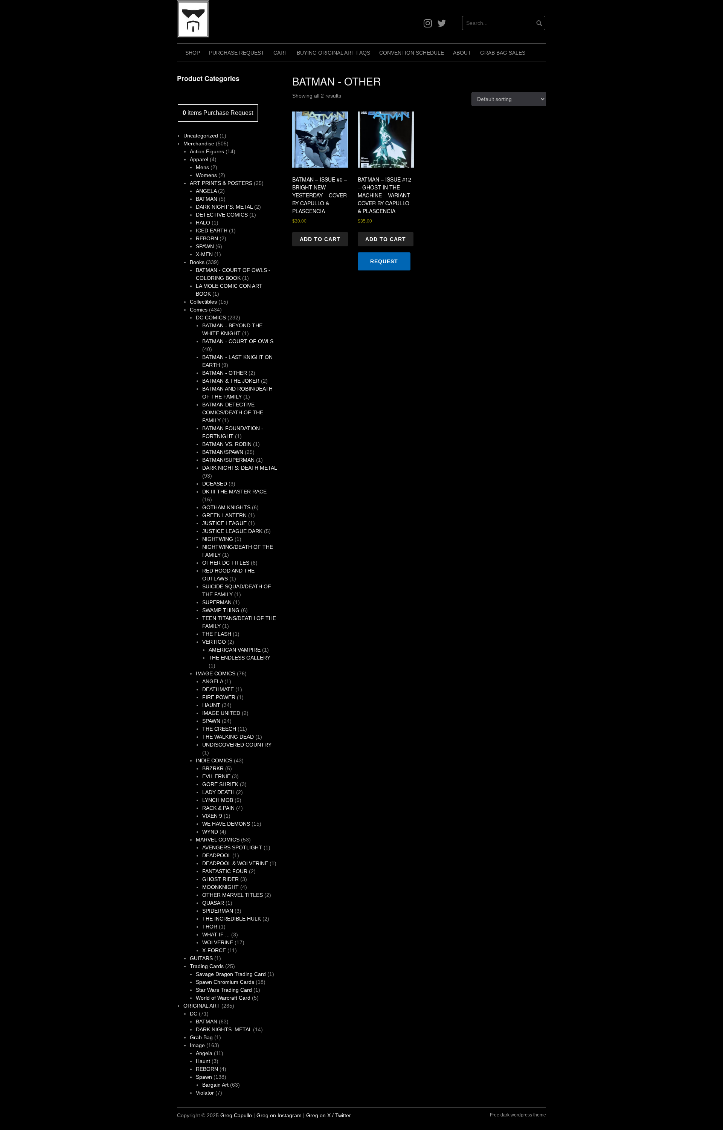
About (462, 53)
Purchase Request (236, 53)
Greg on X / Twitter (328, 1115)
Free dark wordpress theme (518, 1115)
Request (384, 261)
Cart (280, 53)
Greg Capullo (236, 1115)
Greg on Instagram (279, 1115)
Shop (192, 53)
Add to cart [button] (320, 239)
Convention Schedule (411, 53)
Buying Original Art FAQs (333, 53)
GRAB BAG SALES (502, 53)
